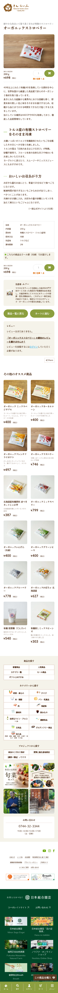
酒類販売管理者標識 (16, 862)
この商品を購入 (43, 977)
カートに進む (42, 313)
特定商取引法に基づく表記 (40, 857)
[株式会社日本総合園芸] (29, 897)
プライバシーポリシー (31, 862)
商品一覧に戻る (15, 313)
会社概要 (27, 857)
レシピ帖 (19, 857)
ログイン (34, 347)
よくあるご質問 (24, 867)
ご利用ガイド (44, 862)
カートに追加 (49, 73)
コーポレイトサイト (17, 907)
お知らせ (12, 857)
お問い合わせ (35, 867)
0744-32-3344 (29, 826)
